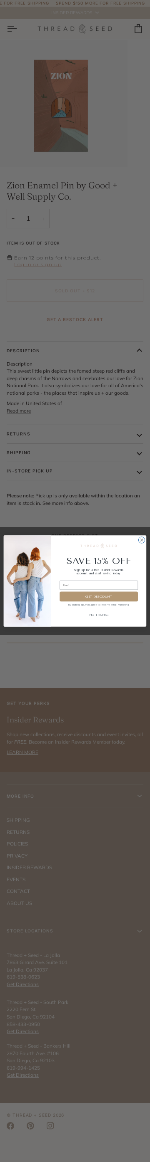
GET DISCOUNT (98, 596)
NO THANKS (99, 615)
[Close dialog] (141, 540)
